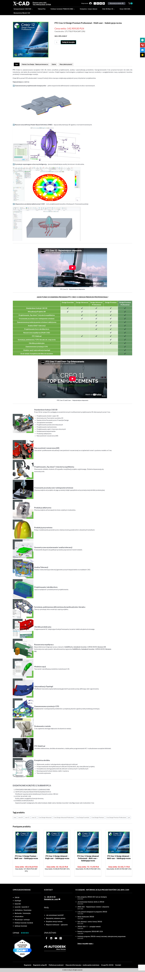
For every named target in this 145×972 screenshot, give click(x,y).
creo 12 (34, 817)
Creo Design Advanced (44, 817)
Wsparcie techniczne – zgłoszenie (57, 925)
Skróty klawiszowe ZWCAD (85, 917)
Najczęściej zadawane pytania (55, 918)
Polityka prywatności (56, 965)
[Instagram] (103, 3)
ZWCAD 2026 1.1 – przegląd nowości (89, 927)
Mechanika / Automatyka (23, 913)
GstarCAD (18, 904)
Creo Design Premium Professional (116, 817)
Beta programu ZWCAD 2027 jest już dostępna (92, 897)
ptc (129, 817)
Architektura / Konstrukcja (23, 910)
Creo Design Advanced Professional (64, 817)
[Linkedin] (98, 3)
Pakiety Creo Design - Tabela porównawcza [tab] (35, 64)
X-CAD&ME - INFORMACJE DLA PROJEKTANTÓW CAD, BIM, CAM (102, 890)
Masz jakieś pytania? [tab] (66, 64)
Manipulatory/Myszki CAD (22, 13)
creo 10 (20, 817)
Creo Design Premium (98, 817)
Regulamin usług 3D (40, 965)
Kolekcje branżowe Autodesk (24, 923)
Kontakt (118, 965)
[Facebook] (95, 3)
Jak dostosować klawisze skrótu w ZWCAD (90, 902)
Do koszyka (26, 875)
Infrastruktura (19, 916)
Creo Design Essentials (82, 817)
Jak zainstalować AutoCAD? (55, 915)
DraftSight (18, 901)
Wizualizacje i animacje (22, 920)
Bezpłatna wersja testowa (54, 921)
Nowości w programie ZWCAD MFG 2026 (90, 931)
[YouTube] (100, 3)
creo (15, 817)
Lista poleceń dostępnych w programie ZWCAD (92, 912)
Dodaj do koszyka (68, 42)
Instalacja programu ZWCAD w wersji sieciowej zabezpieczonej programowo (101, 936)
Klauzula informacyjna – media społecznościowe (82, 965)
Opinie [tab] (54, 64)
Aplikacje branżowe (21, 926)
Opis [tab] (16, 64)
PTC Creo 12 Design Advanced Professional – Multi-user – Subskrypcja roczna (88, 858)
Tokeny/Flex (41, 9)
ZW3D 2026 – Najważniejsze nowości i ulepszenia (93, 907)
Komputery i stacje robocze (88, 9)
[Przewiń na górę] (141, 964)
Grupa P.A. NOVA (107, 965)
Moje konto (84, 3)
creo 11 (27, 817)
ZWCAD (17, 897)
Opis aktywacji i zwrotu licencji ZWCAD (89, 922)
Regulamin (27, 965)
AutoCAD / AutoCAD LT (22, 907)
